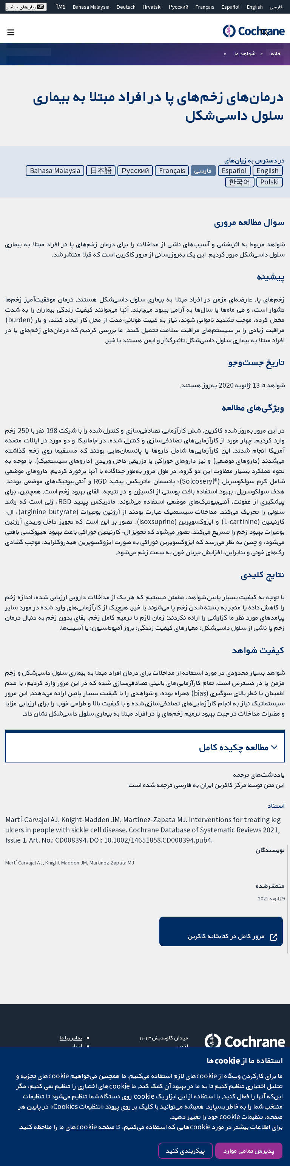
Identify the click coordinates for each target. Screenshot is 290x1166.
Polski (269, 181)
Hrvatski (152, 6)
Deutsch (126, 6)
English (255, 6)
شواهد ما (244, 53)
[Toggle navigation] (10, 32)
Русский (178, 6)
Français (205, 6)
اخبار (77, 1046)
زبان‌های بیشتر (22, 6)
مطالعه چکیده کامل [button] (234, 747)
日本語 (101, 170)
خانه (276, 53)
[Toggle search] (264, 32)
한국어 (239, 181)
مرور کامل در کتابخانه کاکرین (226, 935)
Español (230, 6)
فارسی (276, 6)
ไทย (60, 6)
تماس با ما (71, 1037)
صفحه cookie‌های (90, 1126)
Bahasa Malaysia (91, 6)
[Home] (253, 31)
